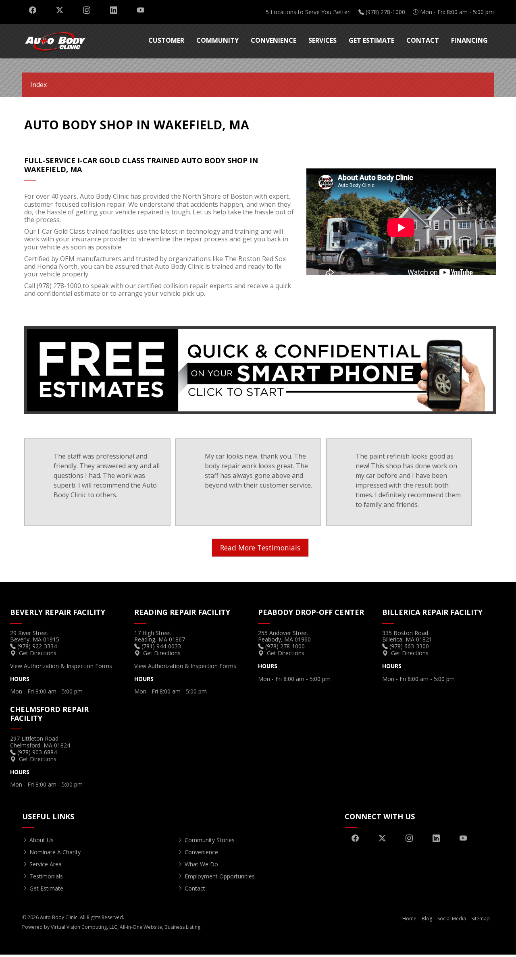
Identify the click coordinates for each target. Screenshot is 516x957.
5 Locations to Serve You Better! (308, 12)
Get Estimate (371, 40)
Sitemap (480, 918)
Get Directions (37, 653)
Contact (422, 40)
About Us (41, 840)
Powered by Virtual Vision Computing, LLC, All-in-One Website (92, 927)
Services (322, 40)
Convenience (273, 40)
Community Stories (210, 840)
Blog (427, 918)
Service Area (45, 864)
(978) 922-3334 (37, 646)
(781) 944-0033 (161, 646)
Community (217, 40)
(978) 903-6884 (37, 752)
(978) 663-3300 (409, 646)
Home (409, 918)
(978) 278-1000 (385, 12)
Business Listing (182, 927)
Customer (166, 40)
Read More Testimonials (260, 547)
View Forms (61, 666)
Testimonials (46, 876)
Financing (469, 40)
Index (38, 84)
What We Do (201, 864)
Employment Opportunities (220, 876)
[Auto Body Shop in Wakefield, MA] (260, 369)
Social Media (451, 918)
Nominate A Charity (55, 852)
